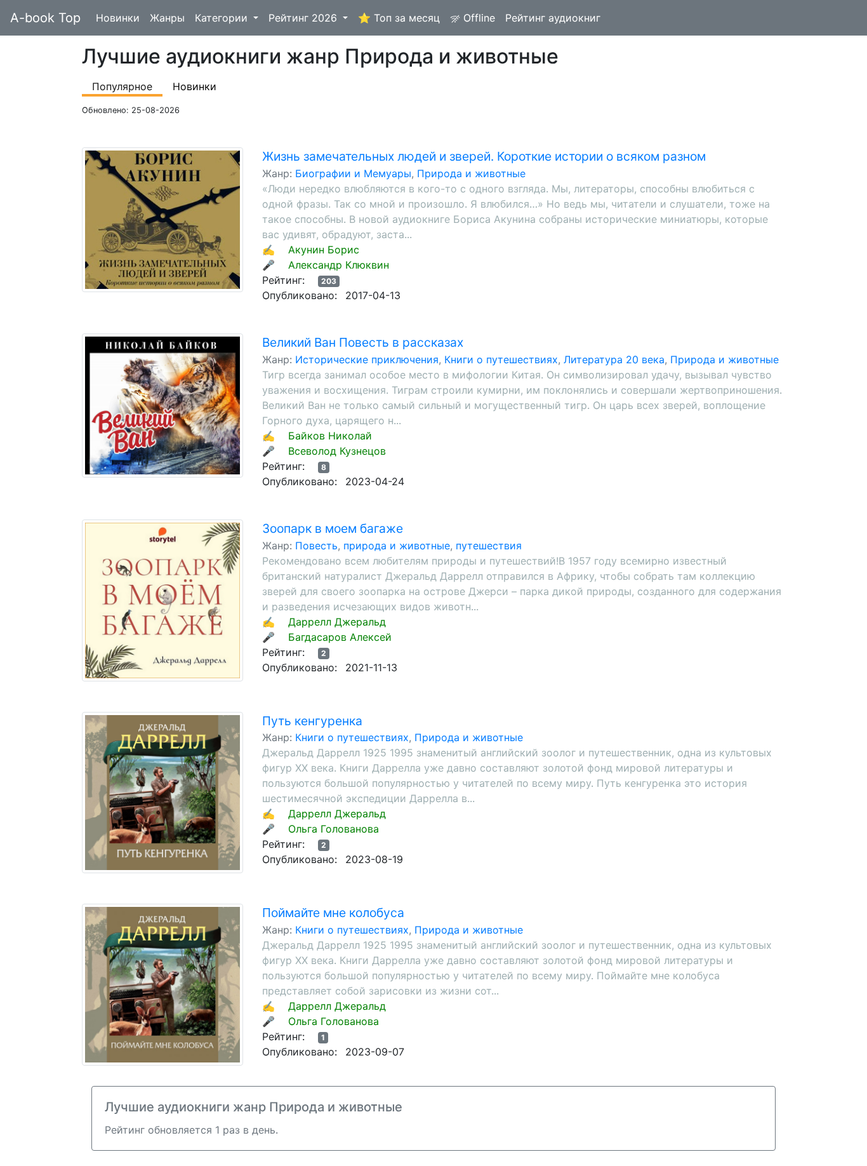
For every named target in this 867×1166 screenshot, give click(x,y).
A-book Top (45, 17)
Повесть (316, 545)
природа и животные (396, 545)
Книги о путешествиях (501, 359)
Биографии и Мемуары (353, 173)
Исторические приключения (367, 359)
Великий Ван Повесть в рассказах (362, 342)
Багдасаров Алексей (340, 637)
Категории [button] (223, 17)
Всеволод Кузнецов (337, 451)
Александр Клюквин (338, 264)
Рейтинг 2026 (304, 17)
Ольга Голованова (333, 828)
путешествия (489, 545)
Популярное (122, 86)
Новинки (118, 17)
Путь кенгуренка (312, 720)
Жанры (167, 17)
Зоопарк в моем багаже (332, 528)
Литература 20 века (614, 359)
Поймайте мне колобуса (333, 912)
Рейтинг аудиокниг (552, 17)
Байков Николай (330, 435)
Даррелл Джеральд (337, 621)
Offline (477, 17)
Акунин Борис (323, 249)
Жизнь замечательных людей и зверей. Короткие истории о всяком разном (484, 156)
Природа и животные (471, 173)
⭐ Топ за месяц (399, 17)
